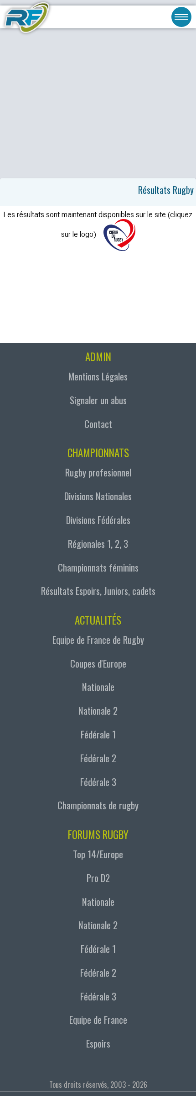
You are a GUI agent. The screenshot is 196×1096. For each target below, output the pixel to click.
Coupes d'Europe (98, 663)
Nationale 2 (98, 710)
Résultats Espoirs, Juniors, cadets (98, 590)
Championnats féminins (98, 567)
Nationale (98, 686)
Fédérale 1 (98, 734)
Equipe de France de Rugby (98, 639)
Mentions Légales (98, 376)
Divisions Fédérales (98, 520)
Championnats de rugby (98, 805)
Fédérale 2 (98, 758)
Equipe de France (98, 1019)
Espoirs (98, 1043)
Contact (98, 424)
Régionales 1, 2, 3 (98, 543)
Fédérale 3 (98, 782)
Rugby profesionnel (98, 472)
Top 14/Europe (98, 854)
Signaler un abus (98, 400)
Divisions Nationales (98, 496)
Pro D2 (98, 878)
